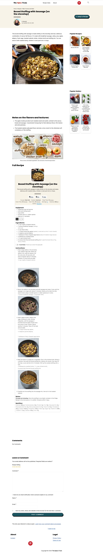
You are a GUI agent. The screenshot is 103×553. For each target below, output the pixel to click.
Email (14, 504)
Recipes (20, 8)
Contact (13, 538)
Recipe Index (46, 3)
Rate (44, 197)
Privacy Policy (57, 538)
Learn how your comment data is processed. (48, 524)
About (55, 3)
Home (15, 8)
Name (14, 498)
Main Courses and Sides (28, 8)
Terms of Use (57, 540)
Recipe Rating (16, 464)
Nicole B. (39, 203)
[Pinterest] (79, 3)
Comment (15, 471)
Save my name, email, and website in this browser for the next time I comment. (38, 510)
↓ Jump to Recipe (82, 16)
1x (17, 219)
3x (22, 219)
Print (31, 197)
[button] (14, 17)
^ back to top (51, 528)
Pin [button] (38, 197)
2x (19, 219)
